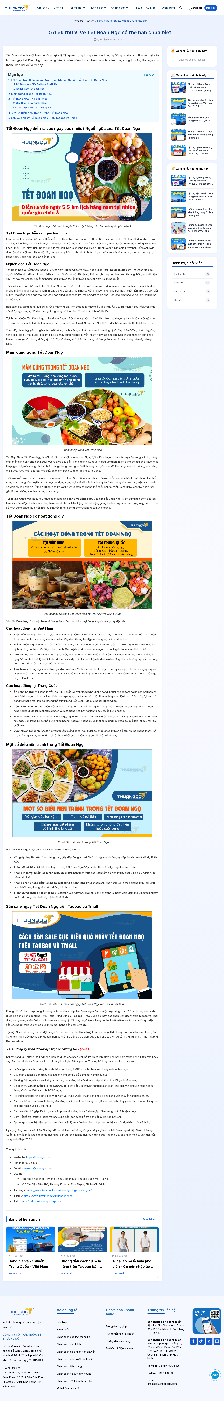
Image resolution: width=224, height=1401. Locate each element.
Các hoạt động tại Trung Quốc (34, 107)
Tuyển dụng (167, 7)
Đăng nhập (197, 7)
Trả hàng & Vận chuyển (119, 1348)
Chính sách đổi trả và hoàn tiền (74, 1381)
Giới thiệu (43, 7)
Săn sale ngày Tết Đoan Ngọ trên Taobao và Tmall (44, 117)
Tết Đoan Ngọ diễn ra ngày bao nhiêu (36, 84)
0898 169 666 (160, 1373)
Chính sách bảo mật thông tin (73, 1336)
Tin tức (137, 7)
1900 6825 (163, 1365)
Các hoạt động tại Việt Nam (31, 103)
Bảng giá (76, 7)
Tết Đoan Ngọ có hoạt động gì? (31, 98)
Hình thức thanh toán (68, 1388)
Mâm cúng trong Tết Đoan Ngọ (31, 93)
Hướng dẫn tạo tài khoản (120, 1333)
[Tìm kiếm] (181, 7)
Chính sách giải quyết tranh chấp (75, 1358)
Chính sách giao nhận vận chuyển (76, 1351)
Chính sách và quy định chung (74, 1373)
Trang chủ (78, 20)
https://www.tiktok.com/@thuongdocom (48, 1196)
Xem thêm (150, 1219)
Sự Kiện (151, 7)
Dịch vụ (58, 7)
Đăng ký (210, 7)
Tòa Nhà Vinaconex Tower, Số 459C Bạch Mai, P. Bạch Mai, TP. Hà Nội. (165, 1327)
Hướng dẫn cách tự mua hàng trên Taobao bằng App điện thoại (81, 1266)
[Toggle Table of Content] (149, 74)
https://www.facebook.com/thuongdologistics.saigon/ (59, 1190)
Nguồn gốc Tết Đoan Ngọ (30, 88)
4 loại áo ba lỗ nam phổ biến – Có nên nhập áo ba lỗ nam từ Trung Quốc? (133, 1266)
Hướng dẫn (97, 7)
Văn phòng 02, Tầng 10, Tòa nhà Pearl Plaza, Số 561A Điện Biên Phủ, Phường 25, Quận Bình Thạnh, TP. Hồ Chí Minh (164, 1349)
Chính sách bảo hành (69, 1344)
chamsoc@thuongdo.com (37, 1168)
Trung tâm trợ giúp (116, 1326)
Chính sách (118, 7)
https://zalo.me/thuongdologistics (41, 1201)
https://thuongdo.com (39, 1157)
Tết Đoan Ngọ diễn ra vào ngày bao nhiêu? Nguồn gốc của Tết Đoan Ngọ (59, 79)
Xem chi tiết (16, 1273)
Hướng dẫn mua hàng (118, 1341)
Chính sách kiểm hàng (69, 1366)
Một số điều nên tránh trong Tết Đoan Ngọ (39, 112)
